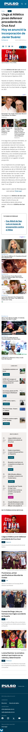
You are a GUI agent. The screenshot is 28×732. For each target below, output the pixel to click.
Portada (3, 11)
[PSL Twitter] (14, 718)
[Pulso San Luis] (11, 4)
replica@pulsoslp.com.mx (8, 712)
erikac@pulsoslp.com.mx (8, 709)
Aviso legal (4, 726)
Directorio (4, 703)
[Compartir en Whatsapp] (9, 46)
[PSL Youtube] (19, 718)
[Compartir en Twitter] (6, 46)
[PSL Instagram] (8, 718)
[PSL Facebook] (2, 718)
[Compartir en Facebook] (3, 46)
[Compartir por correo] (12, 46)
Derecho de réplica (14, 703)
